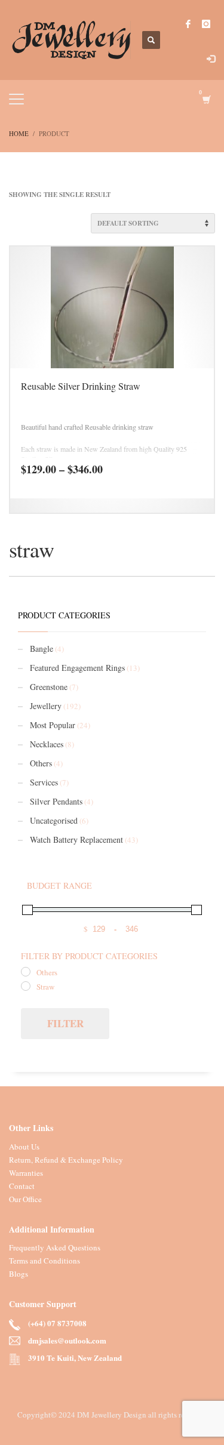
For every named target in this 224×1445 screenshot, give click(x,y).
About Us (24, 1146)
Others (41, 763)
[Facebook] (188, 24)
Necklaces (46, 744)
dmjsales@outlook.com (67, 1341)
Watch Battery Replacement (76, 839)
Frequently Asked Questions (54, 1247)
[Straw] (25, 986)
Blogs (18, 1273)
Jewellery (46, 705)
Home (19, 133)
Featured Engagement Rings (77, 667)
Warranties (26, 1172)
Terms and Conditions (44, 1260)
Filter (65, 1023)
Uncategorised (54, 820)
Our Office (25, 1199)
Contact (22, 1186)
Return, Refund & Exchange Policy (66, 1159)
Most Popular (52, 725)
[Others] (25, 971)
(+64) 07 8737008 (57, 1323)
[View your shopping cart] (206, 99)
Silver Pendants (56, 801)
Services (44, 782)
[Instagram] (206, 24)
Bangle (41, 648)
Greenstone (48, 686)
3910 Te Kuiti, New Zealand (75, 1358)
